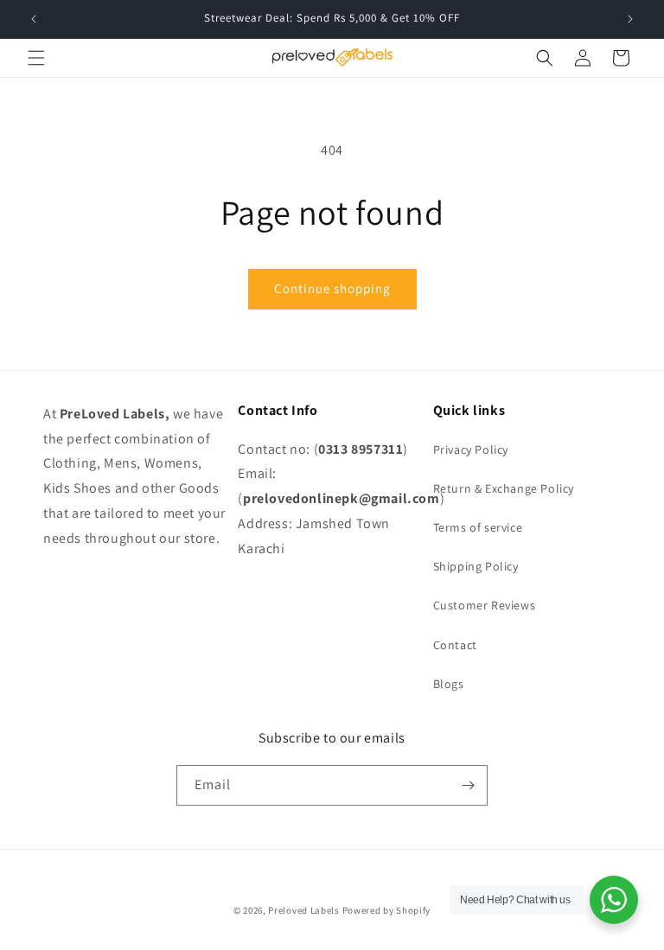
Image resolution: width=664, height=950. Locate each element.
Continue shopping (332, 288)
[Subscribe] (468, 785)
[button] (36, 58)
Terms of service (478, 527)
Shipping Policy (476, 566)
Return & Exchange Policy (503, 488)
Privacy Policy (470, 449)
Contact (455, 645)
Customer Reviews (484, 605)
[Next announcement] (630, 19)
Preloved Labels (304, 910)
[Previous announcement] (34, 19)
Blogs (448, 684)
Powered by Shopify (386, 910)
